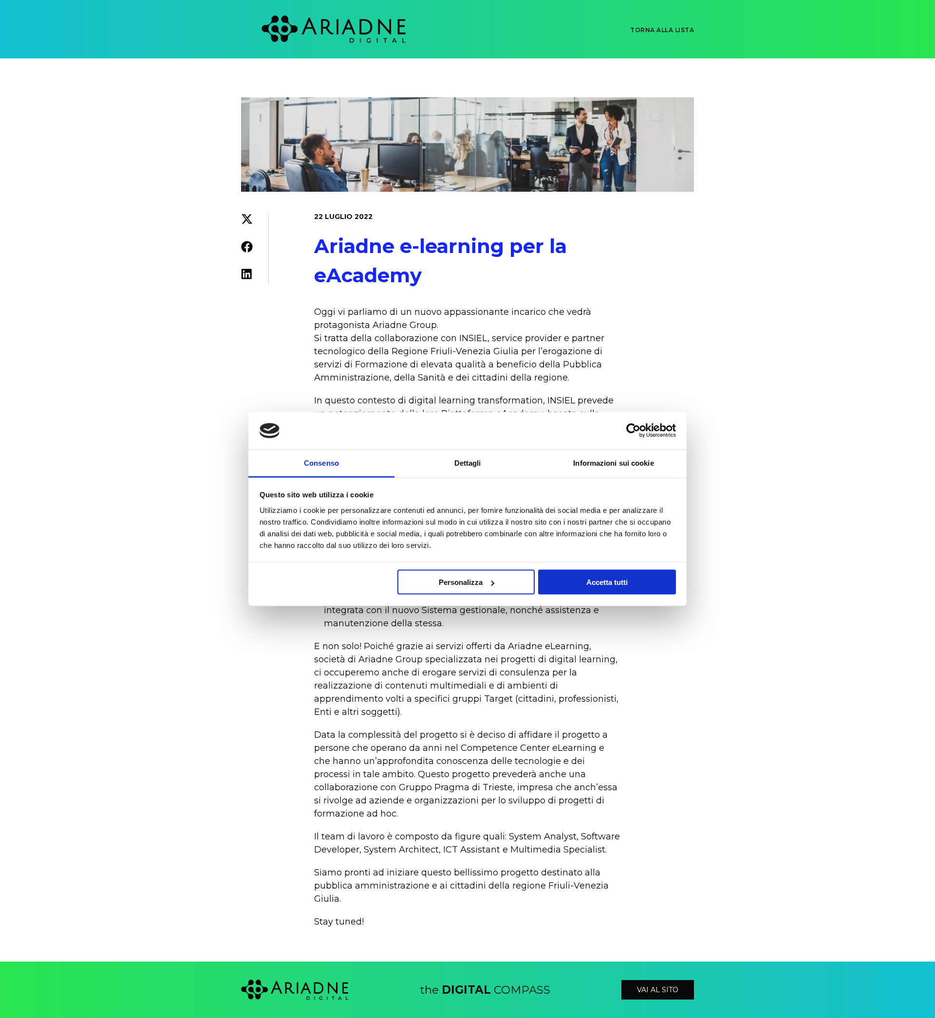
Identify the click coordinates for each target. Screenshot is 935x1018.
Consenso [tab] (321, 462)
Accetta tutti (607, 582)
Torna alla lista (662, 30)
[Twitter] (247, 221)
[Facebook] (247, 249)
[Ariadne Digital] (309, 29)
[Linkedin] (247, 276)
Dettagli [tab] (467, 462)
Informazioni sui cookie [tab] (613, 462)
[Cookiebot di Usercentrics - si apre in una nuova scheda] (633, 430)
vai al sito (657, 989)
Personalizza (461, 582)
